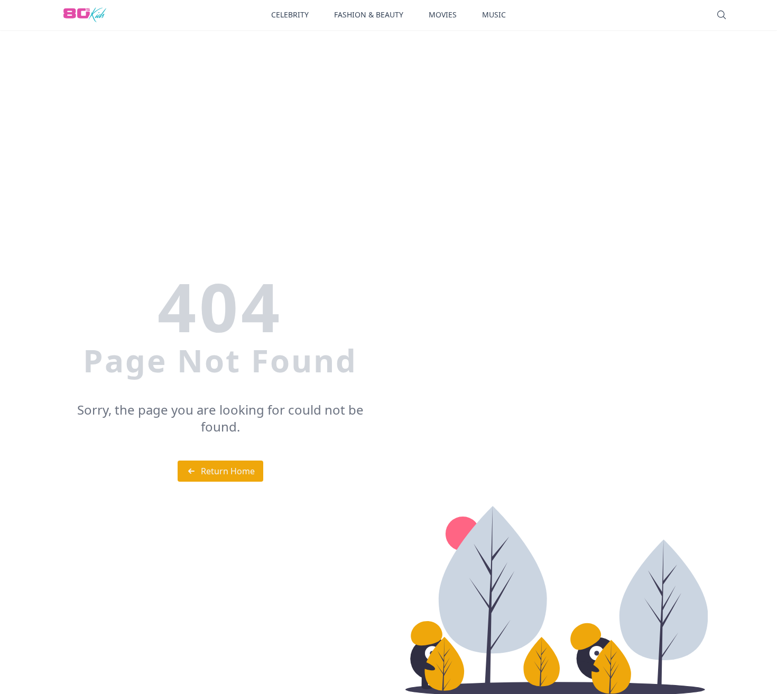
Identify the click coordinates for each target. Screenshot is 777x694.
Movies (443, 15)
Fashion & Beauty (368, 15)
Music (494, 15)
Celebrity (290, 15)
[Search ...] (721, 15)
